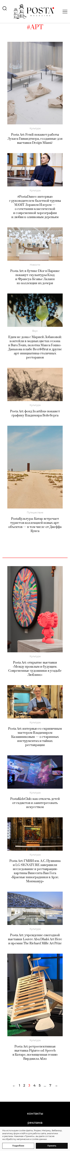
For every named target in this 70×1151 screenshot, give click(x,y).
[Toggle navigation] (64, 11)
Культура (35, 128)
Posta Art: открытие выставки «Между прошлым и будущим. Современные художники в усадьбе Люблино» (35, 669)
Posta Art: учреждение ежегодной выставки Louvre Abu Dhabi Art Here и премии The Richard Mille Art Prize (35, 939)
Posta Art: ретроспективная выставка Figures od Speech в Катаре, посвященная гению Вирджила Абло (35, 1053)
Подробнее (18, 1145)
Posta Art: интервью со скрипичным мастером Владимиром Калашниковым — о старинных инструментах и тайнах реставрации (35, 737)
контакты (35, 1113)
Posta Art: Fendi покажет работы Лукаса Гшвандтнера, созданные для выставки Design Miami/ (34, 139)
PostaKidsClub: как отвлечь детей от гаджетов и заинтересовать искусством (35, 803)
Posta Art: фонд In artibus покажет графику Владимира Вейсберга (35, 413)
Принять (51, 1145)
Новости (35, 264)
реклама (35, 1123)
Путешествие (35, 512)
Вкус (35, 330)
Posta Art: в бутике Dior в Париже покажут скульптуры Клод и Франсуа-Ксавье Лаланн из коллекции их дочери (35, 277)
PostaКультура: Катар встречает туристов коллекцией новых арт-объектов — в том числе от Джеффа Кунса (35, 525)
